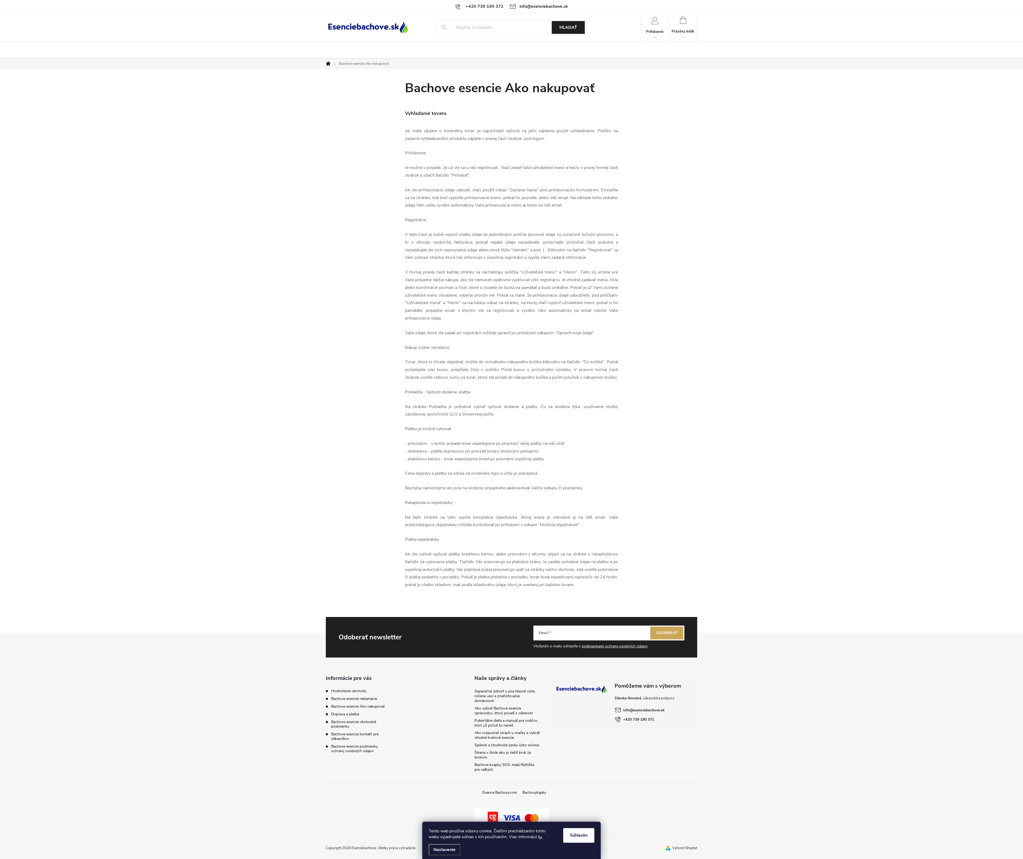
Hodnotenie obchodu (348, 690)
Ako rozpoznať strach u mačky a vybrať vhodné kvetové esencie (507, 735)
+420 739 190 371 (638, 719)
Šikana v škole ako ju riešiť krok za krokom (502, 755)
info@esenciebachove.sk (644, 710)
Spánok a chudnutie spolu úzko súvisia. (507, 745)
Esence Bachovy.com (499, 792)
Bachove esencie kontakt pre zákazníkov (355, 736)
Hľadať (568, 27)
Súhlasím (579, 835)
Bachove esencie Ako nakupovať (358, 706)
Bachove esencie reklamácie (354, 698)
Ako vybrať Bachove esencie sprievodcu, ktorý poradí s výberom (503, 711)
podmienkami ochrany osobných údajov (615, 646)
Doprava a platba (345, 714)
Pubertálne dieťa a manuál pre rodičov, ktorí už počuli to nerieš (506, 723)
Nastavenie (444, 850)
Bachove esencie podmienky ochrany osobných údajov (354, 748)
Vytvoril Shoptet (684, 848)
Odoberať (666, 632)
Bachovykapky (534, 792)
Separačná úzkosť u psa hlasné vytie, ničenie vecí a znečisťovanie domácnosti (504, 696)
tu (540, 837)
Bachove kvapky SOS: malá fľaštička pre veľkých (504, 767)
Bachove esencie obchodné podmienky (353, 724)
